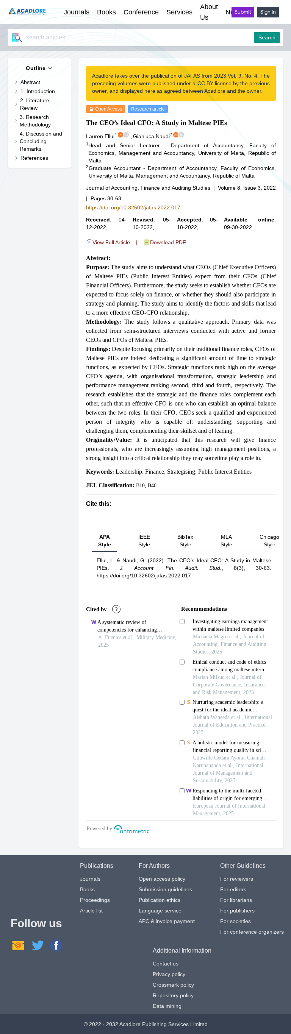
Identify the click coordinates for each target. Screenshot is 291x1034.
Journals (90, 879)
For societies (235, 921)
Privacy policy (169, 974)
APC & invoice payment (167, 921)
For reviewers (236, 879)
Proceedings (95, 900)
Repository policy (173, 995)
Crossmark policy (173, 985)
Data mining (167, 1006)
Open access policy (162, 879)
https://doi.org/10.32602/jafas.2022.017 (133, 207)
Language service (160, 911)
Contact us (165, 964)
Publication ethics (159, 900)
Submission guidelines (165, 889)
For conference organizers (252, 932)
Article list (91, 911)
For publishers (237, 911)
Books (87, 889)
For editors (233, 889)
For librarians (236, 900)
